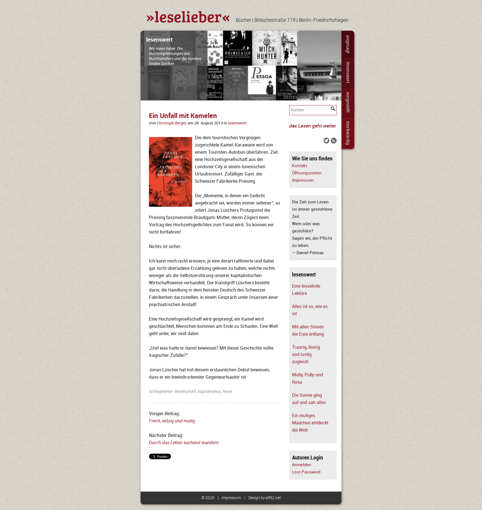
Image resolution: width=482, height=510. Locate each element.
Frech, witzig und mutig (172, 421)
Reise (227, 391)
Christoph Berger (171, 123)
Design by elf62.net (264, 497)
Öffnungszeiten (307, 173)
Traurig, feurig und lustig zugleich (306, 354)
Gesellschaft (185, 391)
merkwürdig (347, 133)
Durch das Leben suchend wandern (184, 442)
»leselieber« (188, 16)
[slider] (241, 65)
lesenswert (347, 72)
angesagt (347, 44)
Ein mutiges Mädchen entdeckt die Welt (310, 423)
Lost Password (306, 472)
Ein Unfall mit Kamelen (183, 116)
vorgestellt (347, 102)
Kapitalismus (209, 391)
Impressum (303, 180)
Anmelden (301, 465)
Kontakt (299, 165)
